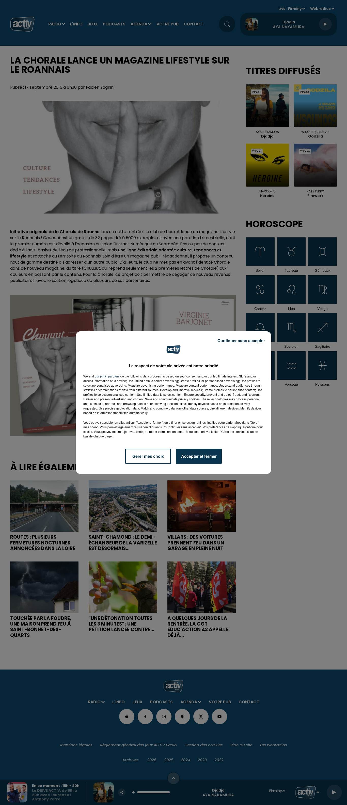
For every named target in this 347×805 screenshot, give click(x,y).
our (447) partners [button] (107, 376)
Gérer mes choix (148, 456)
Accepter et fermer (199, 456)
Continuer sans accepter (241, 340)
